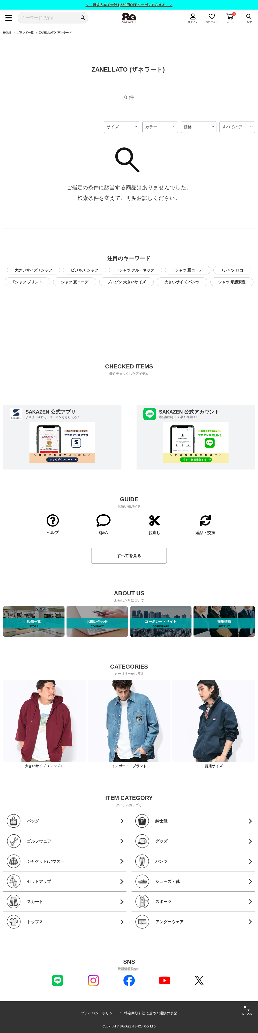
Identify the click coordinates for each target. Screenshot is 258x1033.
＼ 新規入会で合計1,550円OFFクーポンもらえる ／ (129, 5)
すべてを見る (129, 555)
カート (230, 22)
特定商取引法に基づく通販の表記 (150, 1013)
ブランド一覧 (25, 32)
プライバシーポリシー (98, 1013)
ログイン (193, 22)
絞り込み (247, 1014)
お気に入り (211, 22)
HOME (7, 32)
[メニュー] (8, 17)
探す (249, 22)
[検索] (82, 17)
